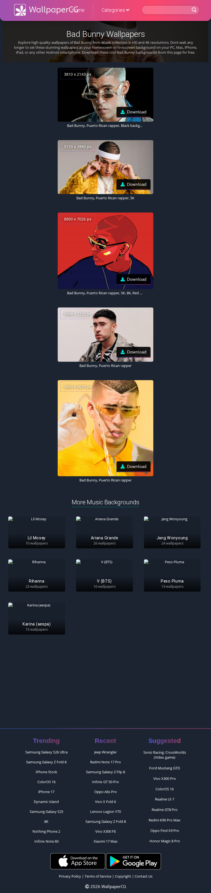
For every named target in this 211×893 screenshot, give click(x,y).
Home (78, 10)
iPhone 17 (46, 791)
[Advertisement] (105, 684)
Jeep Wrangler (105, 752)
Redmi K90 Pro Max (165, 820)
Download (136, 112)
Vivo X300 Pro (164, 778)
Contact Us (143, 876)
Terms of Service (98, 876)
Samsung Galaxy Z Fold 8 (46, 761)
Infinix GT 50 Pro (105, 781)
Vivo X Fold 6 (105, 801)
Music (106, 42)
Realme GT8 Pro (164, 809)
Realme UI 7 (164, 799)
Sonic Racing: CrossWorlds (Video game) (164, 755)
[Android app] (133, 860)
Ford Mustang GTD (164, 768)
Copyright (123, 876)
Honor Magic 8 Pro (164, 840)
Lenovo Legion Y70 (105, 811)
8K (46, 821)
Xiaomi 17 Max (106, 841)
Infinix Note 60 (46, 841)
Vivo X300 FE (105, 831)
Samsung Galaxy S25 (46, 811)
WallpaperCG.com (46, 10)
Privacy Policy (70, 876)
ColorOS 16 (46, 781)
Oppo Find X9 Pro (164, 830)
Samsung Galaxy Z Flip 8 (105, 771)
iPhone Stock (46, 771)
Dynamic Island (46, 801)
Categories (114, 10)
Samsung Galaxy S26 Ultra (46, 752)
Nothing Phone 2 (46, 831)
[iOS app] (77, 860)
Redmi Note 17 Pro (105, 761)
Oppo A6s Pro (105, 791)
